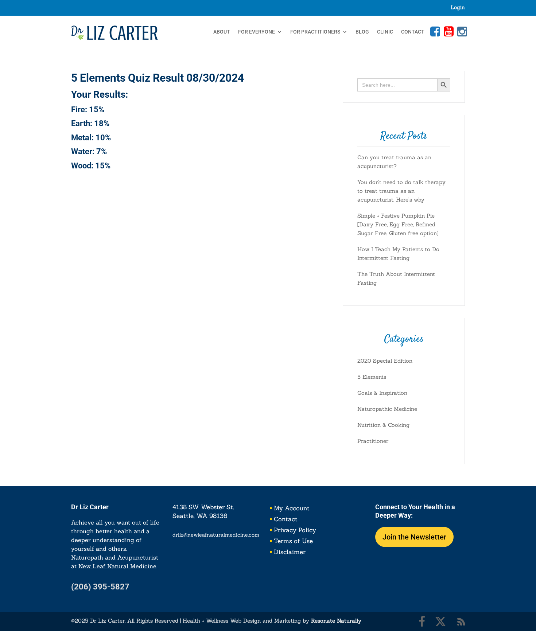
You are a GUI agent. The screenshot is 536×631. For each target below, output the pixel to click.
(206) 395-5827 (100, 586)
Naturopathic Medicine (387, 408)
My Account (292, 509)
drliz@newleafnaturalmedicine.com (215, 534)
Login (458, 8)
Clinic (385, 32)
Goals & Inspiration (382, 392)
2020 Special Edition (384, 360)
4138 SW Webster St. (203, 507)
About (221, 32)
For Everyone (256, 32)
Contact (412, 32)
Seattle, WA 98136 (199, 516)
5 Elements (371, 376)
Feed (461, 621)
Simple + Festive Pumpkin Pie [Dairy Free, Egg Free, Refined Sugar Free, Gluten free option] (398, 224)
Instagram (461, 31)
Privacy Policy (295, 530)
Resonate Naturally (336, 620)
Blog (362, 32)
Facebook (434, 31)
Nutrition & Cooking (383, 424)
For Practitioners (315, 32)
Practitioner (372, 440)
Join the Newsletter (414, 537)
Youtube (448, 31)
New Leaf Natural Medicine (117, 566)
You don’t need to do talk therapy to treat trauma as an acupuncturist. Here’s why (401, 191)
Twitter (440, 621)
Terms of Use (293, 541)
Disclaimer (290, 552)
